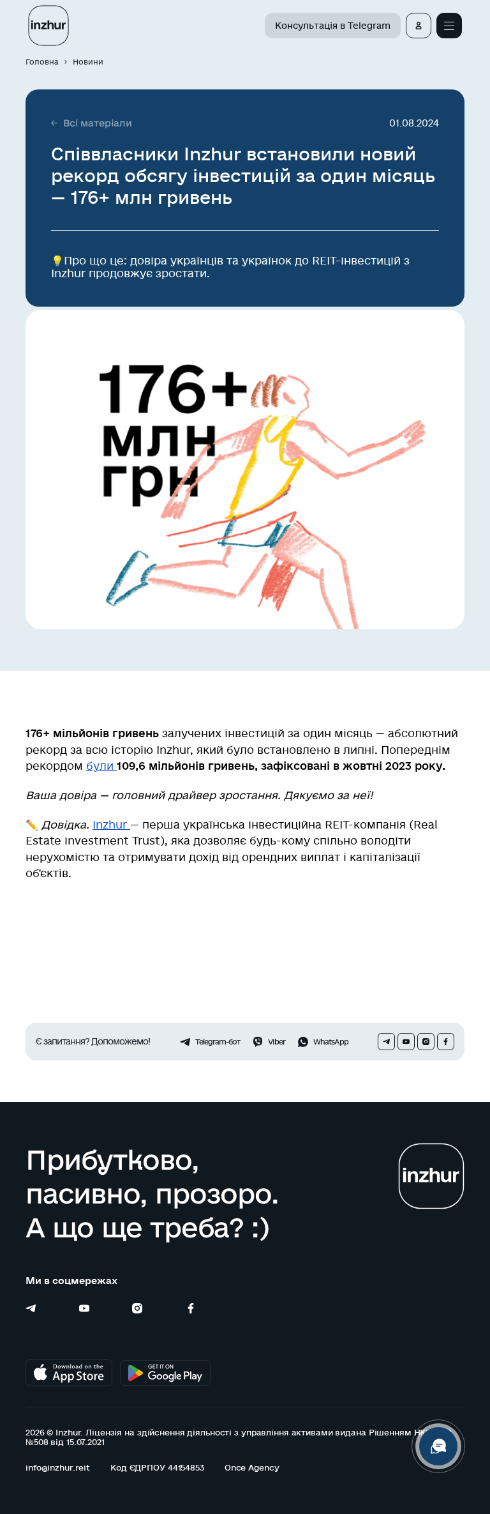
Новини (88, 61)
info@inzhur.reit (58, 1467)
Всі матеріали (97, 123)
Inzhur (111, 824)
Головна (42, 61)
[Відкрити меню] (449, 25)
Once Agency (252, 1467)
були (101, 766)
